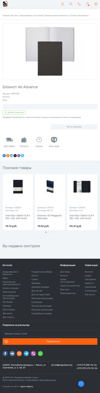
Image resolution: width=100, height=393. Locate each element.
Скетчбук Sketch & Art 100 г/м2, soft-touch (17, 217)
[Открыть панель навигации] (95, 3)
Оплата (64, 275)
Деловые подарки (40, 287)
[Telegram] (11, 155)
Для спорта (8, 317)
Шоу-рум (64, 289)
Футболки (8, 302)
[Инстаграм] (19, 353)
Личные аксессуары (41, 306)
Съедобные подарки (41, 313)
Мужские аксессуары (42, 309)
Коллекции (36, 302)
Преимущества (68, 293)
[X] (15, 155)
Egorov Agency (27, 386)
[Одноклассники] (7, 155)
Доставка (65, 272)
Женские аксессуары (42, 298)
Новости (89, 283)
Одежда (7, 306)
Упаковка (35, 283)
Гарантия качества (70, 285)
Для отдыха (9, 309)
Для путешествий (40, 294)
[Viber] (18, 155)
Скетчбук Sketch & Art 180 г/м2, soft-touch (81, 217)
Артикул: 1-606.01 (77, 208)
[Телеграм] (26, 353)
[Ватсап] (40, 353)
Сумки (34, 279)
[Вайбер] (33, 353)
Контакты (90, 294)
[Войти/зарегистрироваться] (62, 3)
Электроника (9, 292)
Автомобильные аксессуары (11, 296)
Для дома (7, 313)
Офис (5, 278)
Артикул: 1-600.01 (13, 208)
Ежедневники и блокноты (10, 273)
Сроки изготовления (67, 280)
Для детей (36, 291)
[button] (46, 232)
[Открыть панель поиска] (70, 3)
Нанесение (90, 287)
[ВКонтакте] (4, 155)
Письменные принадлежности (11, 283)
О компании (91, 291)
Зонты (34, 275)
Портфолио (90, 279)
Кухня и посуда (10, 288)
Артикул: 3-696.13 (45, 208)
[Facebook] (5, 353)
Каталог (89, 272)
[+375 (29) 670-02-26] (79, 3)
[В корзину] (87, 4)
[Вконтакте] (12, 353)
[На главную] (5, 4)
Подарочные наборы (41, 272)
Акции (88, 275)
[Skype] (22, 155)
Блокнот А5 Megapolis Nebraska (49, 217)
